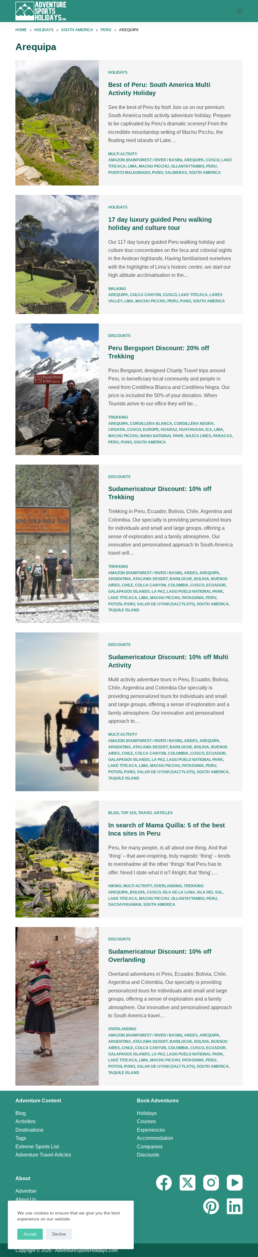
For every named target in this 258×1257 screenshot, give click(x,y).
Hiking (114, 886)
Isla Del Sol (209, 892)
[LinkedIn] (235, 1206)
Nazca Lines (198, 436)
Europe (151, 429)
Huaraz (169, 429)
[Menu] (240, 11)
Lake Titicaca (193, 295)
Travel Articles (155, 813)
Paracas (222, 436)
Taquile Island (123, 610)
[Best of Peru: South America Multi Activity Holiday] (57, 123)
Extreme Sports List (37, 1146)
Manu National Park (162, 436)
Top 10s (128, 813)
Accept (30, 1234)
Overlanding (168, 886)
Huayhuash (191, 429)
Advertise (25, 1191)
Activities (25, 1121)
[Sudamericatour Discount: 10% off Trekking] (57, 544)
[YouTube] (235, 1183)
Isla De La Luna (179, 892)
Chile (127, 585)
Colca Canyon (145, 295)
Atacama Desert (150, 579)
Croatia (116, 429)
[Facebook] (164, 1183)
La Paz (158, 591)
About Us (25, 1199)
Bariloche (181, 579)
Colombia (178, 585)
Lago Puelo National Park (195, 591)
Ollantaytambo (187, 166)
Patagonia (193, 598)
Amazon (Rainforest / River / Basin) (145, 160)
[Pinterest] (211, 1206)
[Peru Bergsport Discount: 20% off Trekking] (57, 389)
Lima (132, 166)
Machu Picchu (154, 166)
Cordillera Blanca (151, 423)
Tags (20, 1138)
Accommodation (155, 1138)
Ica (208, 429)
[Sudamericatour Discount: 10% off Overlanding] (57, 1006)
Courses (146, 1121)
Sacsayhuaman (124, 904)
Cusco (213, 160)
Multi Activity (122, 154)
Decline (59, 1234)
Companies (150, 1146)
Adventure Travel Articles (43, 1154)
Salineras (176, 172)
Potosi (115, 604)
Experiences (151, 1130)
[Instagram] (211, 1183)
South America (205, 172)
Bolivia (201, 579)
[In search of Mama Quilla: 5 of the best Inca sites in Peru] (57, 859)
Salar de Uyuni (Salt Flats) (166, 604)
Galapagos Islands (129, 591)
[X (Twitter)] (187, 1183)
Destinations (29, 1130)
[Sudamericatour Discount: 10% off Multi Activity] (57, 711)
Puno (157, 172)
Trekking (118, 417)
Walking (117, 289)
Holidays (117, 72)
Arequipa (194, 160)
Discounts (119, 336)
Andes (191, 573)
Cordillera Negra (194, 423)
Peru (211, 166)
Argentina (119, 579)
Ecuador (216, 585)
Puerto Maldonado (129, 172)
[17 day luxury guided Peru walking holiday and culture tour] (57, 254)
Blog (113, 813)
